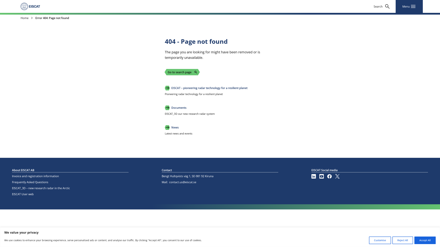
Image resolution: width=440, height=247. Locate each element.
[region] (220, 237)
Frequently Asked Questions (30, 182)
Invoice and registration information (35, 176)
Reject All (402, 240)
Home (25, 18)
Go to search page (182, 72)
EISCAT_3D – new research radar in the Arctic (41, 188)
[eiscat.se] (30, 6)
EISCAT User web (23, 194)
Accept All (425, 240)
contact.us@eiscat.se (182, 182)
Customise (380, 240)
